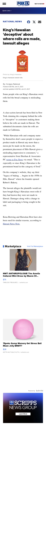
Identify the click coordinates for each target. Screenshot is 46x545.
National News (12, 21)
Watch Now (39, 4)
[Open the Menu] (4, 4)
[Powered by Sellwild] (39, 391)
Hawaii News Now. (11, 223)
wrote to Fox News (14, 159)
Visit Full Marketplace (35, 246)
